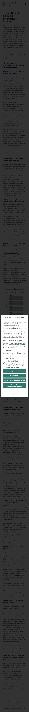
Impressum (14, 394)
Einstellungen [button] (23, 346)
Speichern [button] (14, 371)
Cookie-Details (7, 392)
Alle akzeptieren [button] (14, 375)
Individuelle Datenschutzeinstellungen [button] (14, 385)
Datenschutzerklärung (17, 344)
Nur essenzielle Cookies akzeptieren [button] (14, 380)
